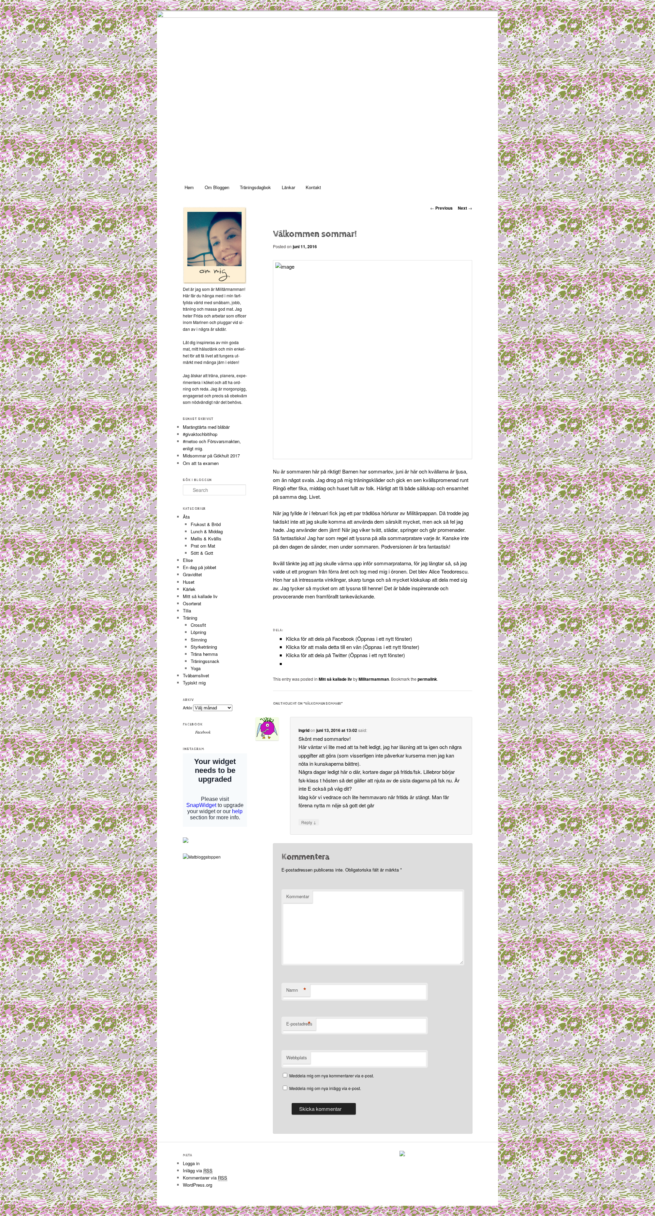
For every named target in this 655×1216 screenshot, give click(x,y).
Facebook (193, 724)
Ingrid (304, 730)
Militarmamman (374, 679)
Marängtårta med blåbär (206, 427)
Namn (296, 990)
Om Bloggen (217, 187)
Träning (190, 617)
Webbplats (296, 1057)
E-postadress (299, 1023)
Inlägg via (198, 1170)
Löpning (198, 632)
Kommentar (297, 896)
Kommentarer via (205, 1177)
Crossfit (198, 625)
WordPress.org (197, 1185)
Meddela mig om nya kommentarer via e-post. (331, 1075)
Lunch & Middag (207, 531)
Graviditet (192, 574)
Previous (441, 208)
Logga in (191, 1163)
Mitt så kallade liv (335, 679)
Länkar (288, 187)
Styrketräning (204, 647)
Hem (189, 187)
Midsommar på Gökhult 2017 (211, 455)
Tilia (187, 610)
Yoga (196, 668)
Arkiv (187, 707)
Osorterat (192, 603)
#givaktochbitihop (201, 434)
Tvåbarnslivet (196, 675)
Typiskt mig (194, 682)
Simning (199, 639)
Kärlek (189, 589)
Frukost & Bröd (206, 524)
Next (465, 208)
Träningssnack (205, 661)
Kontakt (313, 187)
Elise (188, 560)
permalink (427, 679)
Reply (308, 822)
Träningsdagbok (255, 187)
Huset (188, 582)
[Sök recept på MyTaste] (202, 857)
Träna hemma (204, 654)
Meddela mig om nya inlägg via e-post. (325, 1088)
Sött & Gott (202, 553)
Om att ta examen (201, 463)
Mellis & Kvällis (206, 538)
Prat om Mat (203, 545)
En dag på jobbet (199, 567)
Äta (186, 516)
